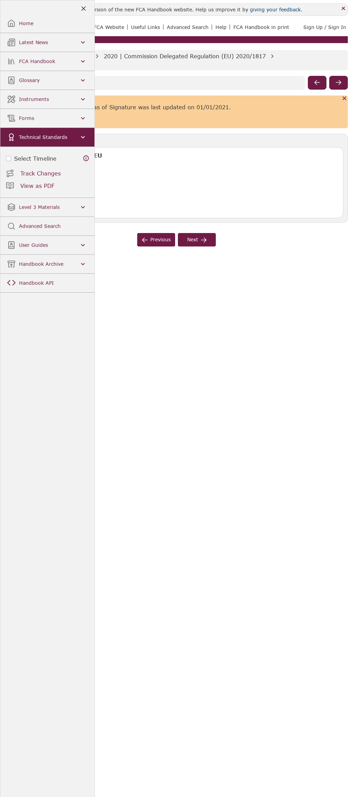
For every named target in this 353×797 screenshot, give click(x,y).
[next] (338, 83)
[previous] (317, 83)
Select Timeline (35, 158)
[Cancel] (344, 98)
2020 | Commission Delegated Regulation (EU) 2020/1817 (185, 56)
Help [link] (220, 27)
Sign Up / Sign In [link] (324, 27)
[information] (86, 158)
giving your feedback (275, 9)
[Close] (343, 9)
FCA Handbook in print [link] (261, 27)
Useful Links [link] (145, 27)
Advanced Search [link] (188, 27)
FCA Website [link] (109, 27)
